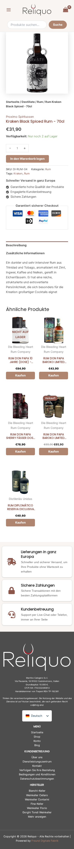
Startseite (12, 101)
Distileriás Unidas (20, 499)
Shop (37, 736)
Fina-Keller (37, 803)
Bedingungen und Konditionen (37, 774)
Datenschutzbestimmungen (37, 778)
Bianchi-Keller (37, 790)
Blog (37, 745)
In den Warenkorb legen (27, 159)
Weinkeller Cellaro (37, 795)
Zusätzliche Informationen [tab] (25, 253)
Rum (40, 101)
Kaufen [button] (53, 375)
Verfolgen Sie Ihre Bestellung (37, 770)
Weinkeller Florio (37, 808)
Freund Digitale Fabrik (44, 840)
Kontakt (37, 765)
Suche (57, 25)
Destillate (28, 101)
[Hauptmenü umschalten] (8, 9)
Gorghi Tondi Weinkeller (37, 812)
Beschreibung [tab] (16, 245)
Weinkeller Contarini (37, 799)
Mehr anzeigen (37, 816)
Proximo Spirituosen (20, 117)
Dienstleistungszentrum (37, 761)
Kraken (18, 173)
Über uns (37, 757)
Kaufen (20, 375)
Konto (37, 740)
